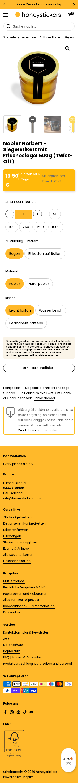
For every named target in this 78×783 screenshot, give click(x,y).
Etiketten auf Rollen (44, 253)
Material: (11, 271)
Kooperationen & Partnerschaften (29, 606)
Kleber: (10, 298)
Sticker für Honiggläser (20, 542)
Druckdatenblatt (30, 430)
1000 (56, 226)
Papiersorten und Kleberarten (25, 593)
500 (40, 226)
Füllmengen (12, 536)
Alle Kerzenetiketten (18, 554)
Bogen (14, 253)
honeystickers (46, 772)
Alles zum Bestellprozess (21, 600)
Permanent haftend (26, 323)
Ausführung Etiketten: (21, 241)
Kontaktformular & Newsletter (25, 632)
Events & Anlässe (16, 548)
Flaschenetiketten (17, 561)
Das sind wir (12, 612)
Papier (14, 283)
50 (55, 214)
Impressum (11, 651)
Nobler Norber (44, 398)
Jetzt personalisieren (39, 367)
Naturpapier (38, 283)
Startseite (9, 37)
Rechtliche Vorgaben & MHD (24, 587)
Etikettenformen (15, 530)
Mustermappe (14, 581)
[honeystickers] (38, 15)
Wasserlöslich (50, 310)
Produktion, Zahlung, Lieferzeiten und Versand (37, 663)
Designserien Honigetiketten (24, 523)
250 (26, 226)
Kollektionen (29, 37)
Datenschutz (13, 645)
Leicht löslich (20, 310)
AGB (6, 639)
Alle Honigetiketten (17, 517)
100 (12, 226)
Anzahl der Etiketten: (20, 202)
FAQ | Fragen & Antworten (22, 657)
